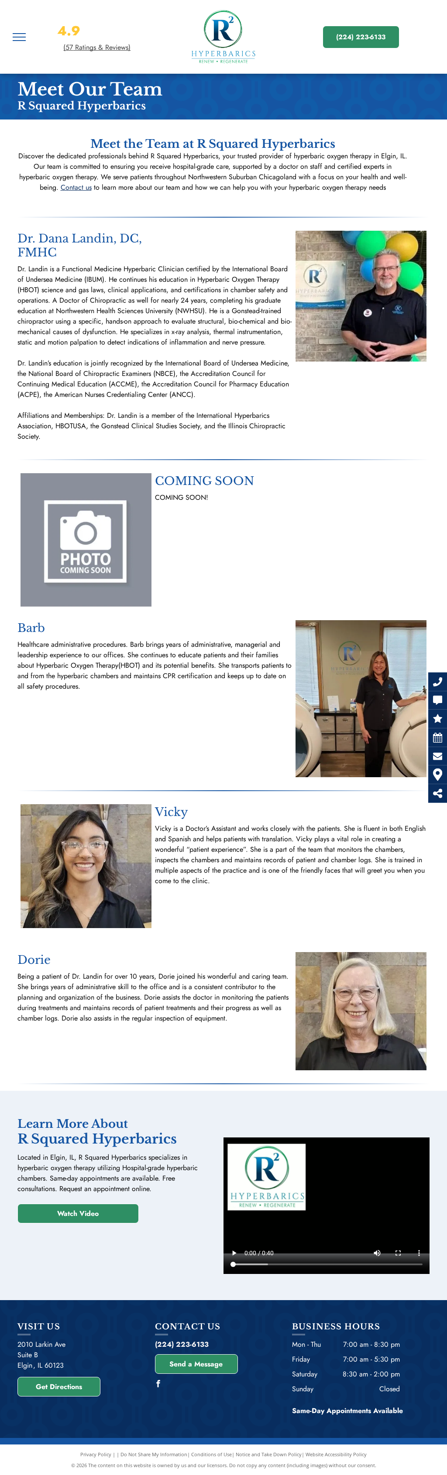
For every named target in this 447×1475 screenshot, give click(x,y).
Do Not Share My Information (153, 1454)
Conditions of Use (211, 1454)
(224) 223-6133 (182, 1344)
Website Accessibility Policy (336, 1454)
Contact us (76, 187)
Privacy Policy (95, 1454)
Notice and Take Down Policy (269, 1454)
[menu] (19, 37)
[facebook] (158, 1385)
